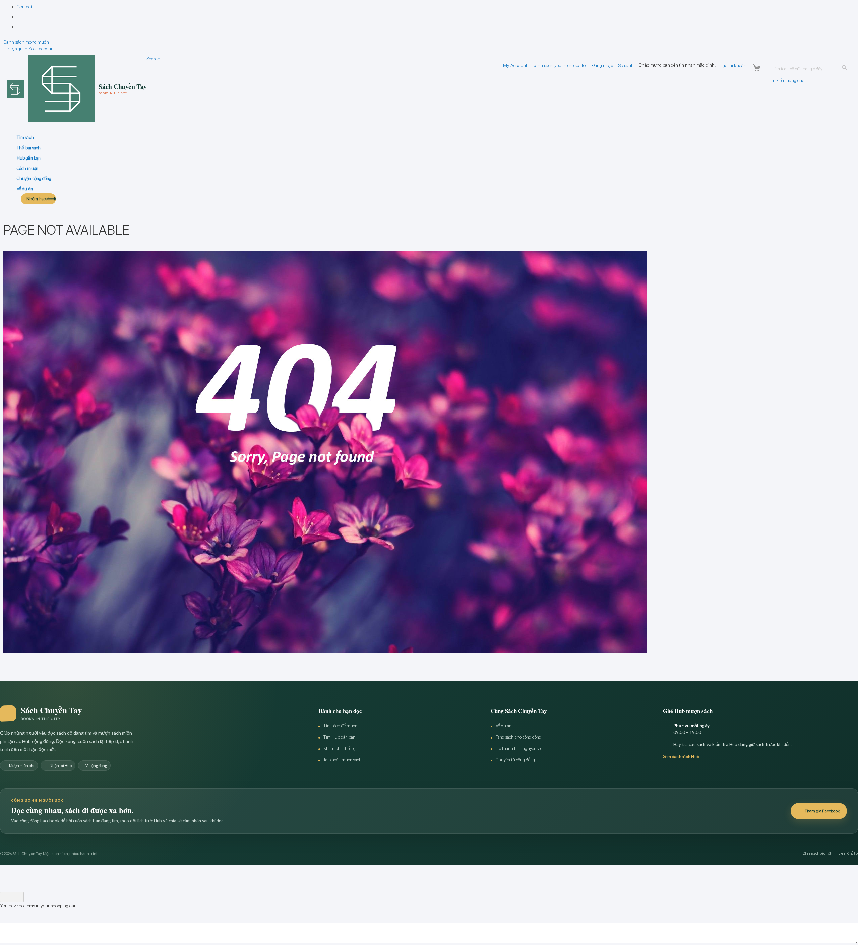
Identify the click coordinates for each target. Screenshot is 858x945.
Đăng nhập (602, 65)
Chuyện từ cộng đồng (515, 759)
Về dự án (503, 725)
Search (153, 58)
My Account (515, 65)
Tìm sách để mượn (340, 725)
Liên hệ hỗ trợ (848, 853)
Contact (24, 6)
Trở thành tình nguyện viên (520, 748)
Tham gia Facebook (822, 811)
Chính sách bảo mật (817, 853)
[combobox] (809, 68)
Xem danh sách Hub (681, 756)
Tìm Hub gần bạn (339, 737)
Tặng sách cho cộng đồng (518, 737)
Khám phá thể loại (340, 748)
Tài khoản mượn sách (342, 759)
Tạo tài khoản (733, 65)
